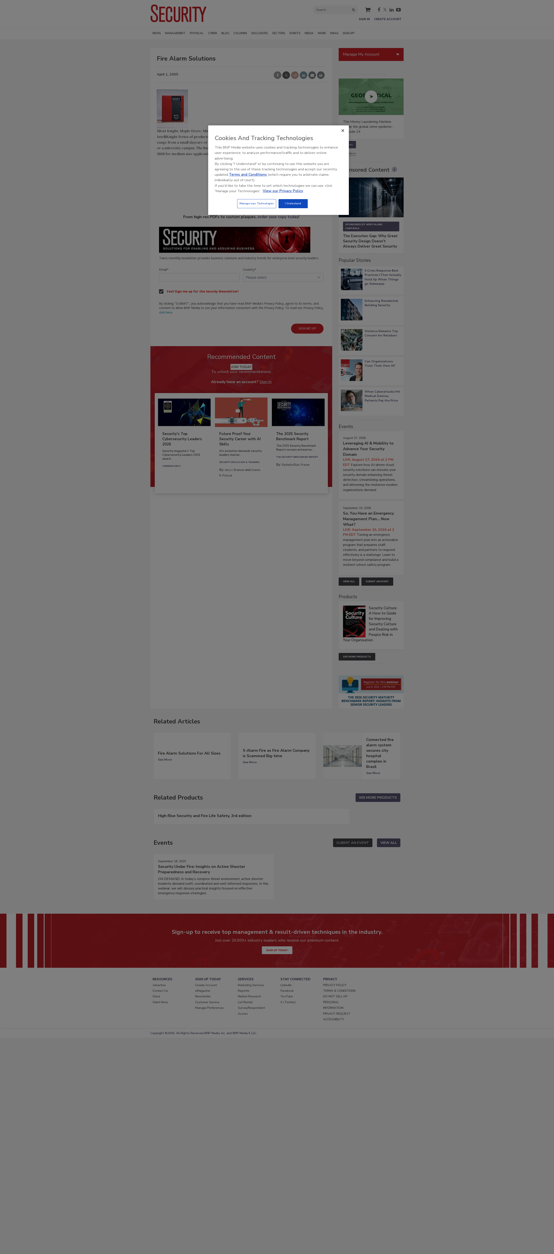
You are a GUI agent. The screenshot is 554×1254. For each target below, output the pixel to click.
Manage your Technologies (257, 203)
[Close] (343, 130)
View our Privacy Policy (283, 191)
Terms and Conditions (248, 174)
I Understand (293, 203)
